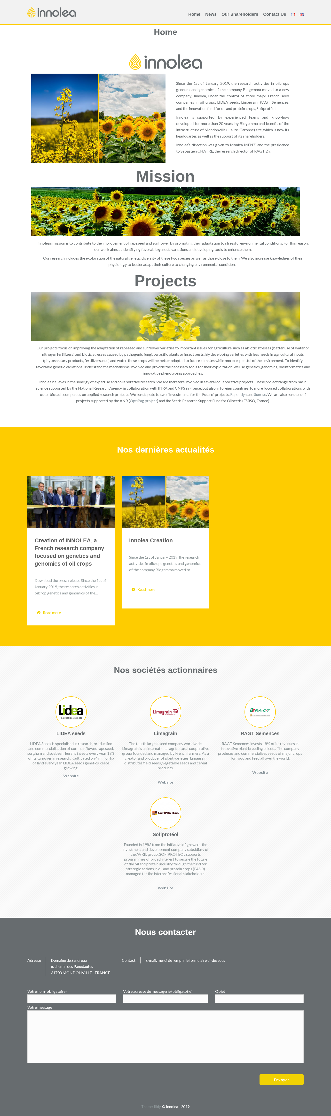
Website (71, 775)
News (211, 14)
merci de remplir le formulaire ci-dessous (191, 960)
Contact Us (274, 14)
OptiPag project (143, 400)
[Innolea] (51, 11)
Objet (220, 991)
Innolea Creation (151, 540)
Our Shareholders (239, 14)
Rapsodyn (238, 394)
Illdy (157, 1106)
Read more (52, 612)
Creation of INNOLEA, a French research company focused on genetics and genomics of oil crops (69, 552)
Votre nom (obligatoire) (47, 991)
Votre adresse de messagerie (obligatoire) (157, 991)
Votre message (39, 1007)
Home (194, 14)
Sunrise (260, 394)
